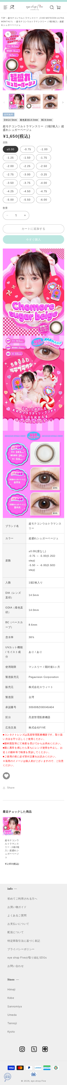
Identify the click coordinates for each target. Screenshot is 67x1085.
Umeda (12, 1014)
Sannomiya (14, 1006)
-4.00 (43, 182)
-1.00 (44, 149)
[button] (50, 7)
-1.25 (10, 157)
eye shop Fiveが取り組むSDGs (27, 957)
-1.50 (27, 157)
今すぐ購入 (33, 239)
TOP (3, 18)
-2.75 (10, 174)
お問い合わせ (15, 965)
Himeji (11, 989)
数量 (5, 208)
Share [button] (11, 787)
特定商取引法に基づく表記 (23, 940)
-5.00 (10, 199)
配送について (15, 932)
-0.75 (27, 149)
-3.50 (10, 182)
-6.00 (43, 199)
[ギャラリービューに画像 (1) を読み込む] (16, 101)
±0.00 (10, 149)
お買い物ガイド (16, 906)
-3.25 (43, 174)
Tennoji (12, 1023)
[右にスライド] (63, 102)
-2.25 (27, 166)
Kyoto (11, 1031)
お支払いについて (18, 923)
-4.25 (10, 191)
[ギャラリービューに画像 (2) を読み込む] (33, 101)
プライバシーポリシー (21, 949)
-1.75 (43, 157)
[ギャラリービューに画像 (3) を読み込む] (50, 101)
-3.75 (27, 182)
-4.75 (43, 191)
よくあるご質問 (16, 915)
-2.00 (10, 166)
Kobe (10, 997)
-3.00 (27, 174)
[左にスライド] (4, 102)
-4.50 (27, 191)
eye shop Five (38, 1081)
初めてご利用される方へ (22, 898)
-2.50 (43, 166)
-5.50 (27, 199)
